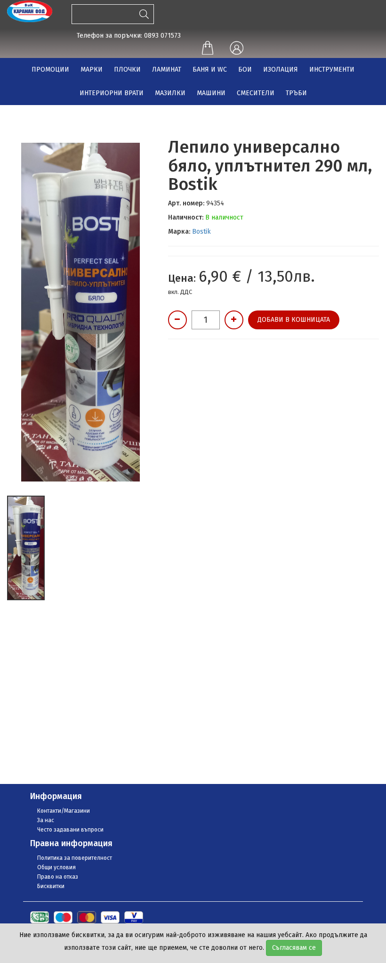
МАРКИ (91, 69)
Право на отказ (57, 876)
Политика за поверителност (74, 858)
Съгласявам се (294, 948)
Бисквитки (50, 886)
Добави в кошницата (293, 320)
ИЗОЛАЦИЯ (280, 69)
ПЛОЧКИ (127, 69)
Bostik (201, 232)
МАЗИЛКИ (170, 93)
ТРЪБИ (296, 93)
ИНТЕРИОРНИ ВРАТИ (112, 93)
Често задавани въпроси (70, 829)
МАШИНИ (211, 93)
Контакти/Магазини (63, 811)
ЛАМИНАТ (166, 69)
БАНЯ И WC (210, 69)
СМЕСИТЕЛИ (255, 93)
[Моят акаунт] (236, 49)
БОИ (245, 69)
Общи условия (56, 867)
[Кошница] (207, 49)
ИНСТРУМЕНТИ (331, 69)
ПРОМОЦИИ (50, 69)
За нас (45, 820)
